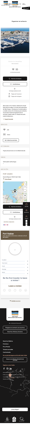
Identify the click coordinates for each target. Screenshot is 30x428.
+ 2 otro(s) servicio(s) (15, 72)
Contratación (7, 352)
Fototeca (5, 344)
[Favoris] (20, 4)
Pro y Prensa (6, 346)
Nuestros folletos (8, 341)
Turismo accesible (8, 349)
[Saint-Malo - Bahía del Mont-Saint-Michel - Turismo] (15, 4)
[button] (17, 4)
